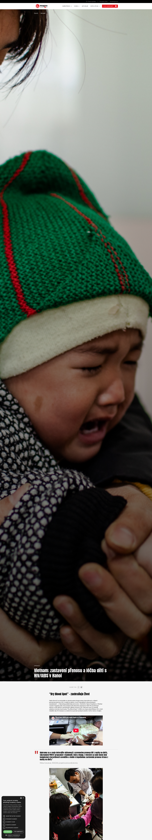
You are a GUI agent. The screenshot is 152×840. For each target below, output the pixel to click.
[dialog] (13, 817)
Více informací (14, 812)
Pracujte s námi (104, 1)
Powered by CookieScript (13, 836)
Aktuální (85, 6)
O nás (76, 6)
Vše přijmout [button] (7, 831)
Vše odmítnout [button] (18, 831)
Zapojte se (94, 6)
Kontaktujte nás (114, 1)
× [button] (23, 798)
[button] (13, 835)
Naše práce (66, 6)
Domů (36, 13)
